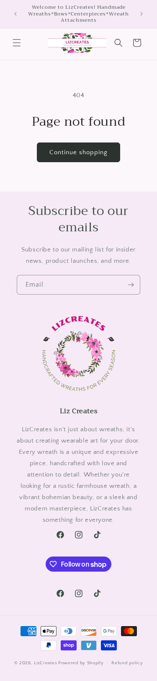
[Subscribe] (130, 285)
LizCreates (45, 662)
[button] (17, 43)
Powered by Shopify (81, 662)
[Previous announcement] (15, 14)
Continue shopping (78, 152)
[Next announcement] (141, 14)
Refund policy (127, 662)
